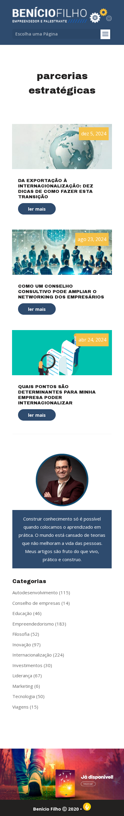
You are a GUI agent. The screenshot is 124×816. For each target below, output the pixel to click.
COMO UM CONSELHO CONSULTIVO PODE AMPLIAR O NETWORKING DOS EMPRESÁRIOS (61, 291)
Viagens (20, 707)
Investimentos (27, 665)
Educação (22, 613)
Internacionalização (32, 655)
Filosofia (20, 634)
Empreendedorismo (33, 624)
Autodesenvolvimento (35, 592)
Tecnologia (23, 696)
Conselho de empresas (36, 603)
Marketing (22, 686)
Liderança (22, 675)
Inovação (21, 644)
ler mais (37, 209)
